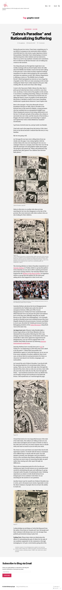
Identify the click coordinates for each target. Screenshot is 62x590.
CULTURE (35, 29)
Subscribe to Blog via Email (17, 563)
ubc (36, 550)
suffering (25, 550)
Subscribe (7, 575)
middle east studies (32, 548)
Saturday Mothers (18, 268)
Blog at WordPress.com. (22, 586)
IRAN (20, 548)
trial (41, 347)
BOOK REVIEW (28, 29)
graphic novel (38, 547)
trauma (29, 550)
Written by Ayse (11, 586)
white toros (40, 550)
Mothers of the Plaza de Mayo (32, 273)
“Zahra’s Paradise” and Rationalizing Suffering (31, 36)
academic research (19, 547)
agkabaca (22, 43)
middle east (24, 548)
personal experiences (42, 548)
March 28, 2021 (31, 43)
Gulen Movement (35, 325)
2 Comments (41, 43)
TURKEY (33, 550)
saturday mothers (19, 550)
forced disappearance (29, 547)
